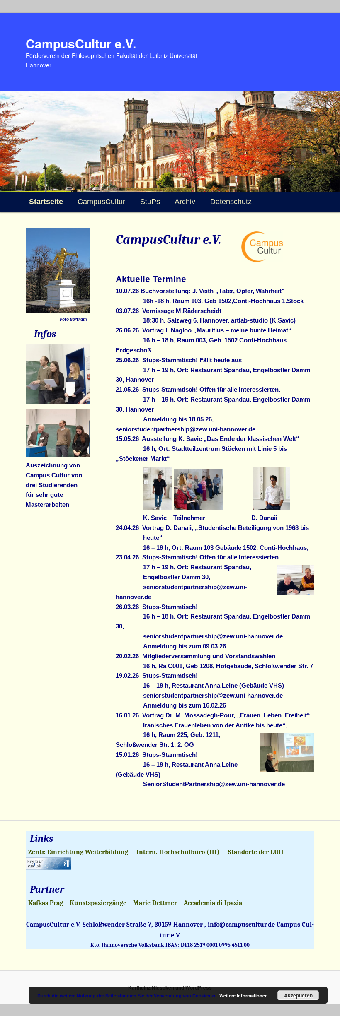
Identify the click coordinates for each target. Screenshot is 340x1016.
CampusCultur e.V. (81, 43)
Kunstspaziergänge (98, 903)
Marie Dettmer (155, 903)
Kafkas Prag (45, 903)
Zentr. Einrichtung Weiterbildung (78, 852)
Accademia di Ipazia (213, 903)
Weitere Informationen (243, 995)
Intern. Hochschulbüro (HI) (178, 852)
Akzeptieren (298, 995)
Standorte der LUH (256, 852)
